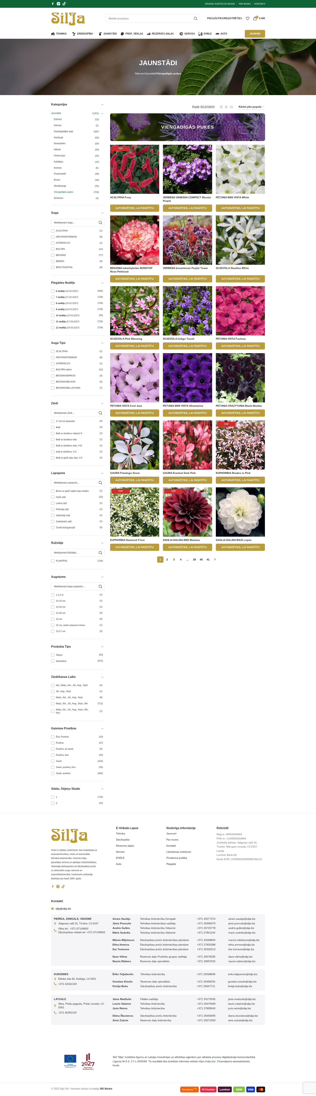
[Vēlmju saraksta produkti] (247, 18)
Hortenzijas (59, 155)
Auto (118, 863)
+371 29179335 (206, 999)
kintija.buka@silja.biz (240, 986)
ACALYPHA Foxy (120, 197)
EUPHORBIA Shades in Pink (233, 472)
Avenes (57, 125)
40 (201, 559)
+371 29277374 (206, 918)
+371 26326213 (206, 949)
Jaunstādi (150, 73)
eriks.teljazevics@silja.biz (242, 974)
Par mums (172, 839)
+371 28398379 (206, 923)
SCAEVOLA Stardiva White (232, 268)
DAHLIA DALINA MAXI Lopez (233, 539)
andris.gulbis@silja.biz (241, 928)
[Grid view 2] (221, 107)
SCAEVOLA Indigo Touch (178, 338)
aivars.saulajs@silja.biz (241, 918)
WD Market (106, 1088)
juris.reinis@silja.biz (239, 1008)
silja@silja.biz (63, 908)
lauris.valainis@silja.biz (241, 1003)
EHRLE (120, 857)
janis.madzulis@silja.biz (242, 999)
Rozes (57, 180)
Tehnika (120, 833)
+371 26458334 (206, 981)
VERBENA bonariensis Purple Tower (185, 268)
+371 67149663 (96, 932)
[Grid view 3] (226, 107)
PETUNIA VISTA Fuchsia (231, 338)
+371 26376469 (206, 1003)
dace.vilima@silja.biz (240, 956)
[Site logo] (68, 18)
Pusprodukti (60, 173)
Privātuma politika (176, 857)
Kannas (58, 168)
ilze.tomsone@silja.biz (241, 949)
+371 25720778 (206, 928)
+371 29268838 (206, 974)
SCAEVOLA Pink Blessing (126, 338)
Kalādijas (58, 161)
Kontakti (171, 845)
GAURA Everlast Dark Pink (179, 472)
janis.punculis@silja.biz (241, 923)
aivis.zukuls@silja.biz (240, 1020)
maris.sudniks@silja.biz (241, 932)
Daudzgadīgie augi (63, 131)
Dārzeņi (58, 119)
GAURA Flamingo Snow (125, 472)
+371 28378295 (206, 956)
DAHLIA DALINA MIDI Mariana (181, 539)
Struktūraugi (60, 186)
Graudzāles (59, 143)
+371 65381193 (67, 1012)
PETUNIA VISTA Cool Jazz (126, 405)
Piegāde (171, 863)
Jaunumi (171, 833)
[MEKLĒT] (195, 18)
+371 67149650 (79, 928)
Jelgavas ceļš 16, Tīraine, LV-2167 (78, 923)
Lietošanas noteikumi (178, 851)
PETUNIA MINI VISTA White (232, 197)
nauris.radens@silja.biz (241, 961)
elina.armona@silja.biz (241, 944)
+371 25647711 (206, 986)
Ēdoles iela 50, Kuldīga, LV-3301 (77, 978)
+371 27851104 (206, 932)
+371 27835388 (206, 944)
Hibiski (57, 149)
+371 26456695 (206, 1015)
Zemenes (58, 198)
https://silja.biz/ (207, 1061)
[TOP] (134, 169)
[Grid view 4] (231, 107)
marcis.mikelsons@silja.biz (244, 940)
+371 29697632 (206, 961)
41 (208, 559)
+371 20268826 (206, 940)
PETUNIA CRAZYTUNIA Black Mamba (239, 405)
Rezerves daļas (125, 845)
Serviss (120, 851)
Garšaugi (58, 137)
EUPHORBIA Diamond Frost (127, 539)
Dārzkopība (122, 839)
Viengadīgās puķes (63, 192)
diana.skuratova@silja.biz (243, 1015)
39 (194, 559)
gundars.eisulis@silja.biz (242, 981)
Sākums (139, 73)
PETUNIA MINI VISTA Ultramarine (183, 405)
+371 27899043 (206, 1008)
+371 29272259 (206, 1020)
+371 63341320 (67, 983)
